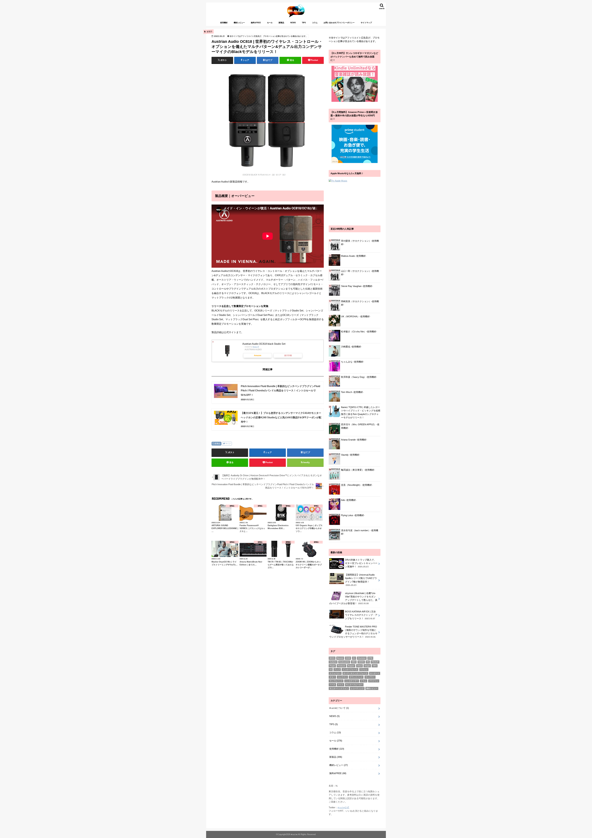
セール (270, 23)
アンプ (337, 669)
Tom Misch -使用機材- (352, 392)
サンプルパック (336, 681)
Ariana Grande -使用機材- (354, 439)
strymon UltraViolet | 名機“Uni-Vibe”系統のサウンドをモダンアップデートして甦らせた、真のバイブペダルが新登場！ (353, 598)
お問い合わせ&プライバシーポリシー (339, 23)
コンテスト (342, 677)
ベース (332, 685)
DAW (348, 658)
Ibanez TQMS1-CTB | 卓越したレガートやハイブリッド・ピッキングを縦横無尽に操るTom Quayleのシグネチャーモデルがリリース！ (360, 412)
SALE (359, 666)
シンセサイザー (351, 681)
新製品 (281, 23)
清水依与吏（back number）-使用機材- (359, 532)
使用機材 (224, 23)
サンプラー (370, 677)
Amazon (257, 355)
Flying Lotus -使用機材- (353, 515)
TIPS (304, 23)
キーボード (374, 673)
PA (368, 662)
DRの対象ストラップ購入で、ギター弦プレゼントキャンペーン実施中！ (361, 563)
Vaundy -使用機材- (350, 455)
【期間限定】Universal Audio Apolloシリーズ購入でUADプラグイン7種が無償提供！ (361, 580)
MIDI (354, 662)
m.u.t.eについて (339, 708)
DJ (354, 658)
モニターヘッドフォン (339, 688)
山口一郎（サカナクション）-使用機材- (360, 273)
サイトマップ (366, 23)
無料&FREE (256, 23)
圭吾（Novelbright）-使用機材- (356, 485)
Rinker (255, 347)
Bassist (340, 658)
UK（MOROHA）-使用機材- (355, 316)
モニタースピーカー (354, 685)
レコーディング (357, 688)
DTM (370, 658)
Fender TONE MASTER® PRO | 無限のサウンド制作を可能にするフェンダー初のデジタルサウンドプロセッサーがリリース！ (353, 631)
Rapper (351, 666)
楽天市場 (288, 355)
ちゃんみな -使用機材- (352, 362)
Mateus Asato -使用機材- (353, 256)
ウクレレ (364, 669)
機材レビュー (239, 23)
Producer (341, 666)
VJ (331, 669)
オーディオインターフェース (355, 673)
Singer (367, 666)
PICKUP (375, 662)
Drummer (362, 658)
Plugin (332, 666)
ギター (332, 677)
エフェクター (335, 673)
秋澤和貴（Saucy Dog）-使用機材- (359, 377)
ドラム (363, 681)
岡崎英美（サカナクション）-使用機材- (360, 303)
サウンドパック (356, 677)
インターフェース (350, 669)
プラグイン (373, 681)
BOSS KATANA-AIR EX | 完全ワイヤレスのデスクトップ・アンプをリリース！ (361, 615)
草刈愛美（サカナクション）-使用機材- (360, 243)
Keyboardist (344, 662)
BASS (332, 658)
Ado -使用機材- (348, 500)
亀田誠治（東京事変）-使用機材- (358, 470)
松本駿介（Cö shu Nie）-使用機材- (359, 331)
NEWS (293, 23)
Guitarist (333, 662)
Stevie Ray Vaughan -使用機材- (357, 286)
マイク (228, 443)
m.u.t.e (294, 834)
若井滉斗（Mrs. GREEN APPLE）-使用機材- (360, 426)
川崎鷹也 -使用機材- (351, 346)
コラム (315, 23)
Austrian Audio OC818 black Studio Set (263, 343)
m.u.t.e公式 (343, 807)
